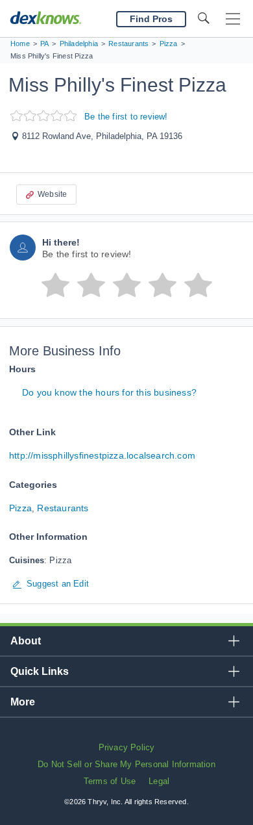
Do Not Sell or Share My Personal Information (126, 764)
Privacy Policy (127, 747)
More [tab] (22, 701)
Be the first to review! (126, 116)
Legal (159, 781)
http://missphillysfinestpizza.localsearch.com (102, 455)
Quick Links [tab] (39, 671)
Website (52, 194)
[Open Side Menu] (233, 19)
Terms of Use (110, 781)
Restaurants (62, 508)
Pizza (20, 508)
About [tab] (25, 640)
